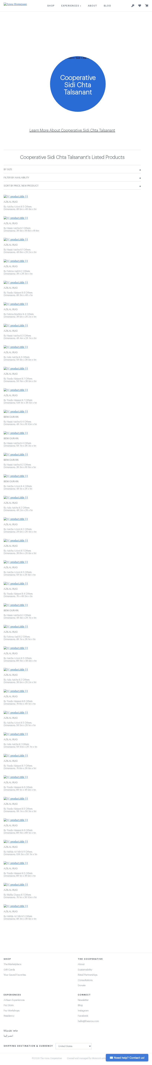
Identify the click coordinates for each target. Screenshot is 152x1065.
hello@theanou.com (88, 1021)
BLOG (107, 6)
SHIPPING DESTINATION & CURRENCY (28, 1046)
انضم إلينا (8, 1036)
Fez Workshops (11, 1010)
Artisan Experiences (14, 1000)
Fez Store (9, 1005)
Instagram (83, 1010)
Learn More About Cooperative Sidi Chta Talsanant (72, 130)
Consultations (85, 980)
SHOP (51, 6)
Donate (81, 985)
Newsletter (83, 1000)
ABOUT (92, 6)
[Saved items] (139, 5)
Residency (9, 1016)
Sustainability (85, 969)
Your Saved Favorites (15, 975)
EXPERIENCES (71, 6)
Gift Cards (9, 969)
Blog (80, 1005)
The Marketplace (12, 964)
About (81, 964)
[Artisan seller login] (132, 5)
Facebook (83, 1016)
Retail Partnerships (87, 975)
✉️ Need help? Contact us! (127, 1057)
